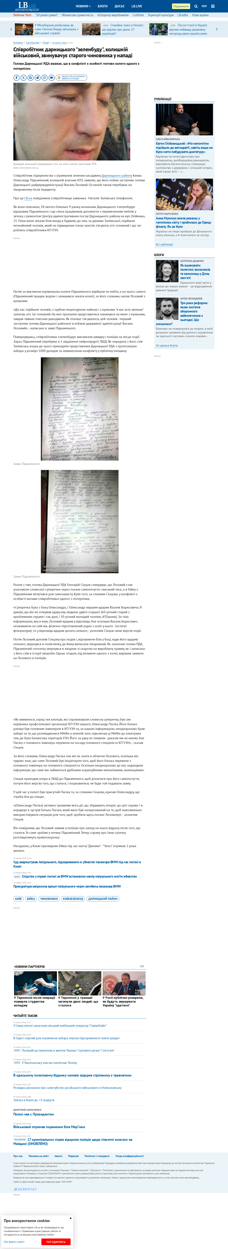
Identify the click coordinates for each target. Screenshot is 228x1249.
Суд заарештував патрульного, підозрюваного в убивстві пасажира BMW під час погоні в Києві (77, 864)
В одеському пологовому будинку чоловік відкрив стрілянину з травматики (72, 1075)
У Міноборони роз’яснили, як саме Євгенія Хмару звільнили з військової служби (56, 29)
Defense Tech (22, 15)
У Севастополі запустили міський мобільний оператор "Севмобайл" (60, 1025)
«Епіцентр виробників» (113, 15)
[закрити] (70, 1218)
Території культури (161, 15)
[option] (47, 29)
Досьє (120, 6)
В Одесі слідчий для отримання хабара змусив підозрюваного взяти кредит (66, 1038)
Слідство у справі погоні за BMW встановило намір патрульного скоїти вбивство (76, 876)
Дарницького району (117, 175)
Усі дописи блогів (167, 345)
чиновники (49, 899)
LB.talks (183, 15)
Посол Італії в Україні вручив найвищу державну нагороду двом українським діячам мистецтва (188, 31)
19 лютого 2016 (59, 42)
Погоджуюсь (56, 1242)
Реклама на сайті (39, 1156)
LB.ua (28, 198)
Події (46, 42)
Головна (18, 42)
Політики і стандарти (97, 1156)
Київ (18, 899)
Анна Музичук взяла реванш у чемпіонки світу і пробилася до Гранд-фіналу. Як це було (184, 222)
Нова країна (200, 15)
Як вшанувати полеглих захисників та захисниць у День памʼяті (195, 271)
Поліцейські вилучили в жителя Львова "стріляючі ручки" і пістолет (64, 1050)
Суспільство (32, 42)
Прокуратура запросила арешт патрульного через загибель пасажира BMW (67, 886)
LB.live (137, 6)
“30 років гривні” (46, 15)
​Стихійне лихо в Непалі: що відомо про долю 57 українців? (123, 29)
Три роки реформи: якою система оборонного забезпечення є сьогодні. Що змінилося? (182, 313)
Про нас (18, 1156)
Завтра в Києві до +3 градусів (33, 1100)
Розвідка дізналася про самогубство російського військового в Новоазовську (67, 1088)
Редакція (73, 1156)
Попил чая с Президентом (33, 1114)
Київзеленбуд (73, 899)
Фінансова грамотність (77, 15)
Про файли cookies (14, 1241)
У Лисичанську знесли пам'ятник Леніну (46, 1063)
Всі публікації (164, 244)
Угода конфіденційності (130, 1156)
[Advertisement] (79, 263)
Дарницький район (103, 899)
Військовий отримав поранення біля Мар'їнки (49, 1126)
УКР (204, 6)
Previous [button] (11, 29)
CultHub (138, 15)
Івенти (58, 1156)
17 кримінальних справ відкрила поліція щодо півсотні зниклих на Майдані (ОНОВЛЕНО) (72, 1141)
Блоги (102, 6)
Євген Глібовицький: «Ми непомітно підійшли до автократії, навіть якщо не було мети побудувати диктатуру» (184, 147)
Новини (82, 6)
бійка (31, 899)
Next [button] (217, 29)
